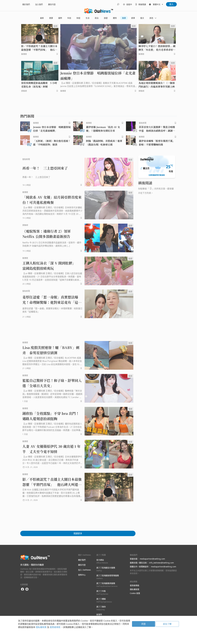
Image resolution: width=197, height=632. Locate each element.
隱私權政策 (134, 589)
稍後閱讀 (142, 4)
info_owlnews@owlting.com (161, 562)
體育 (115, 18)
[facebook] (22, 589)
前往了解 (167, 623)
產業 (133, 18)
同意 (143, 623)
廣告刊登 (52, 4)
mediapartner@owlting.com (152, 559)
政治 (96, 18)
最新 (42, 18)
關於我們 (26, 4)
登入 (171, 4)
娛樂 (124, 18)
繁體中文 (156, 4)
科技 (69, 18)
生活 (87, 18)
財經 (78, 18)
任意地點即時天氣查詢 (157, 175)
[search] (118, 4)
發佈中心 (82, 575)
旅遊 (106, 18)
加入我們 (39, 4)
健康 (51, 18)
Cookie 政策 (135, 593)
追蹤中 (129, 4)
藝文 (142, 18)
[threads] (27, 589)
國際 (60, 18)
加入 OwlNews (84, 570)
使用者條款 (134, 585)
